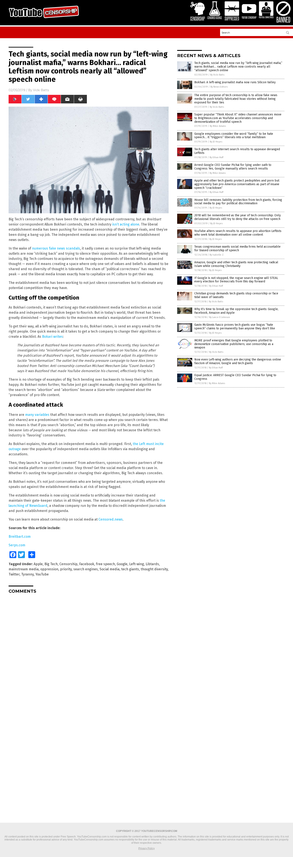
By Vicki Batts (217, 74)
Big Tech (51, 564)
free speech (105, 564)
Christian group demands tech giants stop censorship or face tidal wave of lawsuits (236, 295)
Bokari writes (52, 337)
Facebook (86, 564)
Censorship (68, 564)
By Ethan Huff (216, 157)
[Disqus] (89, 650)
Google (122, 564)
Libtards (152, 564)
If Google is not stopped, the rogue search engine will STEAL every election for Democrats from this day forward (236, 279)
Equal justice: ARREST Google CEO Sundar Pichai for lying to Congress (235, 377)
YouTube (42, 574)
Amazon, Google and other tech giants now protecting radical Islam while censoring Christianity (236, 264)
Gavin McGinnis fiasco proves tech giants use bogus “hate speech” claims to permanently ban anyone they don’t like (234, 326)
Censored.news (110, 519)
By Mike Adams (218, 126)
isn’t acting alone (125, 224)
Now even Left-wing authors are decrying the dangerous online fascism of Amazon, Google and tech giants (237, 361)
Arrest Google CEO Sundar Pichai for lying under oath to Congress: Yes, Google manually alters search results (232, 166)
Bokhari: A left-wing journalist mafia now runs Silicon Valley (235, 82)
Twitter (14, 574)
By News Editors (219, 86)
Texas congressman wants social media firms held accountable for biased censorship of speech (237, 248)
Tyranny (27, 574)
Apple (38, 564)
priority (66, 569)
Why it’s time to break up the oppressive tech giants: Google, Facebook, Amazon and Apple (236, 311)
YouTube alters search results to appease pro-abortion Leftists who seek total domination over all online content (237, 232)
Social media (109, 569)
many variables (37, 415)
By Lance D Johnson (219, 317)
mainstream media (24, 569)
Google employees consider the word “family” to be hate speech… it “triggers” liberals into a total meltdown (233, 135)
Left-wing (136, 564)
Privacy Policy (146, 848)
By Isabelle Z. (217, 254)
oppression (49, 569)
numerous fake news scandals (56, 248)
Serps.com (17, 545)
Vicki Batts (41, 90)
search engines (85, 569)
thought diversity (154, 569)
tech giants (130, 569)
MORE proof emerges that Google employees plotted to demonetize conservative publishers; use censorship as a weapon (233, 344)
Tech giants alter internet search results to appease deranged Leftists (237, 151)
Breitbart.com (20, 536)
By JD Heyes (216, 141)
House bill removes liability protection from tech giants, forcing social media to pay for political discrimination (238, 201)
